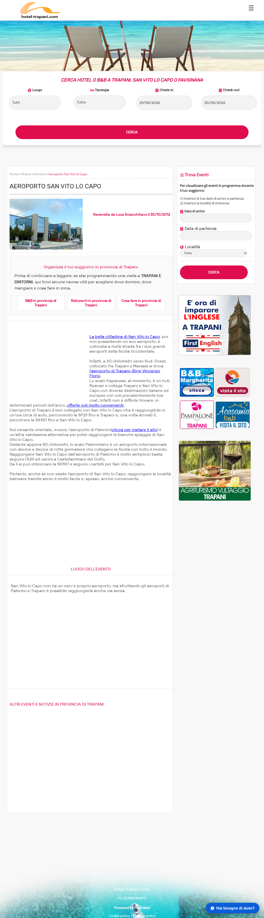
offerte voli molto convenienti (95, 405)
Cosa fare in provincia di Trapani (141, 303)
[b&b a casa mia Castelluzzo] (233, 414)
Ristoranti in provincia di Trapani (91, 303)
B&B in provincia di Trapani (40, 303)
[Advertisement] (48, 366)
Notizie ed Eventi (33, 174)
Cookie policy (119, 916)
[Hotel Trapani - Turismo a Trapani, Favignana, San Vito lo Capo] (39, 18)
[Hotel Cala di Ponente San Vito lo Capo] (233, 382)
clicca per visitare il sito (134, 429)
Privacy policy (144, 916)
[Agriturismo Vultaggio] (215, 499)
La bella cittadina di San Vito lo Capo (124, 336)
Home (14, 174)
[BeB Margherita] (197, 382)
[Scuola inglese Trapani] (215, 354)
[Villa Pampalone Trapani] (197, 414)
